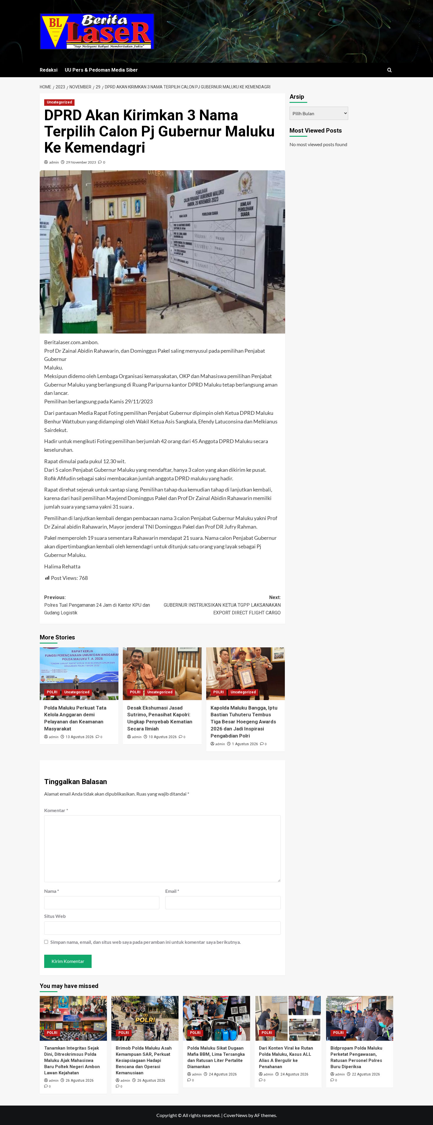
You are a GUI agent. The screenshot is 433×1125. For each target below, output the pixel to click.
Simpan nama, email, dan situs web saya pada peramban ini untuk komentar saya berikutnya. (145, 942)
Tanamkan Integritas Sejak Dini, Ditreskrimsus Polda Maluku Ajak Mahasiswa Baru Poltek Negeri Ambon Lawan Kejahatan (72, 1060)
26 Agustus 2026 (80, 1080)
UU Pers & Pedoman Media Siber (101, 70)
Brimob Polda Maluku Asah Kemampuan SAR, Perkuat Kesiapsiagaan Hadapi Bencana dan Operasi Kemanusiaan (144, 1060)
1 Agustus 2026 (245, 744)
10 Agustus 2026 (163, 737)
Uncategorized (59, 102)
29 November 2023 (81, 162)
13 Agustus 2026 (80, 737)
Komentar (56, 810)
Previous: (97, 605)
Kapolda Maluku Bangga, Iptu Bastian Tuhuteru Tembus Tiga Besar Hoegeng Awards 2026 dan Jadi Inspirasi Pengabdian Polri (244, 722)
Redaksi (48, 70)
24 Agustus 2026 (223, 1074)
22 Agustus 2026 (366, 1074)
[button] (389, 70)
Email (172, 891)
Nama (51, 891)
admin (54, 162)
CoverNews (235, 1115)
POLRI (52, 692)
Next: (222, 605)
